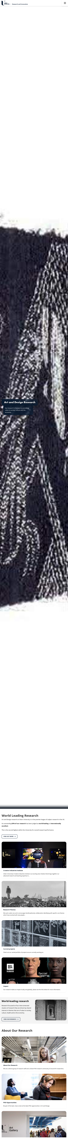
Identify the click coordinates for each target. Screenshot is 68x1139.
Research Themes (9, 910)
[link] (34, 860)
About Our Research (10, 1065)
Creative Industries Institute (13, 870)
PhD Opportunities (9, 1103)
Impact (5, 986)
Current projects (9, 949)
